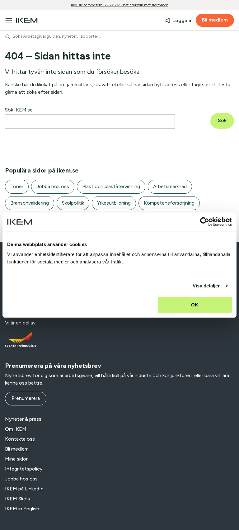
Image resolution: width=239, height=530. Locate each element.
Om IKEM (15, 429)
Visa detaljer (206, 285)
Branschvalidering (29, 203)
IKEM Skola (17, 499)
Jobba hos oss (52, 186)
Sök (222, 120)
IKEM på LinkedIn (24, 489)
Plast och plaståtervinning (111, 186)
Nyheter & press (23, 419)
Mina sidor (16, 459)
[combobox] (119, 36)
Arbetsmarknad (170, 186)
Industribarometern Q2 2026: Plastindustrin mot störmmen (119, 5)
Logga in (182, 20)
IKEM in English (22, 509)
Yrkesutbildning (114, 203)
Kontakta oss (20, 439)
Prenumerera (26, 398)
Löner (16, 186)
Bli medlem (215, 20)
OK (194, 304)
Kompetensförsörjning (169, 203)
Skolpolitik (73, 203)
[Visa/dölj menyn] (8, 20)
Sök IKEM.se (19, 110)
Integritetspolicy (23, 469)
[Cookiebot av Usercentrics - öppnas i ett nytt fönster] (204, 221)
